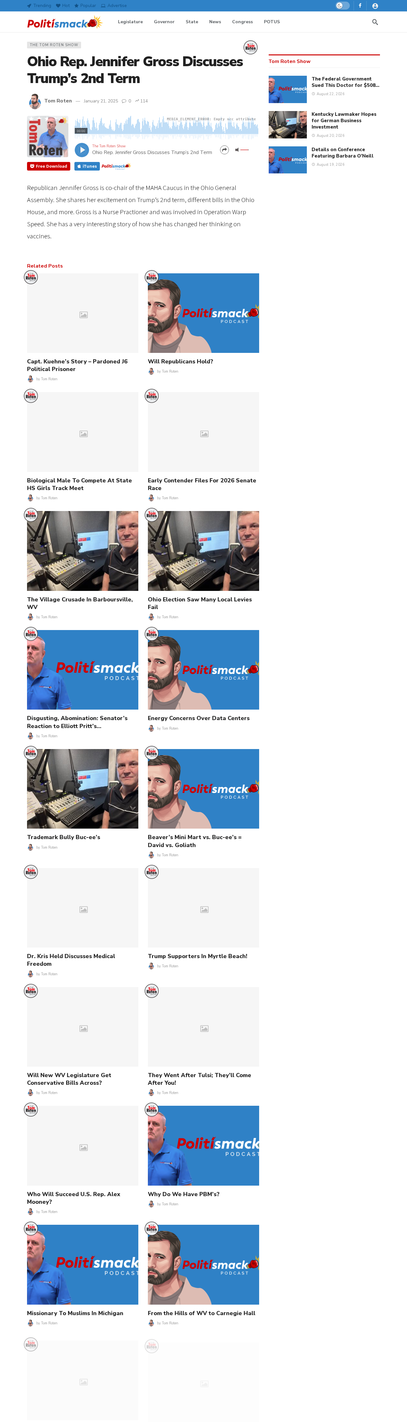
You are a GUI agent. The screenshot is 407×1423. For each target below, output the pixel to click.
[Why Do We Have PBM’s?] (203, 1145)
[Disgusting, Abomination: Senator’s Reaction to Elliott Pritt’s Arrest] (82, 670)
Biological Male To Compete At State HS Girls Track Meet (79, 484)
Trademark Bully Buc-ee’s (63, 837)
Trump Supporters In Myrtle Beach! (197, 956)
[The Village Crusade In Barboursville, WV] (82, 551)
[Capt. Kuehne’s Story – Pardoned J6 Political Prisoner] (82, 313)
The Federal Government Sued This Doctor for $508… (345, 82)
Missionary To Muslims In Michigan (75, 1313)
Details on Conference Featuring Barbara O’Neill (343, 152)
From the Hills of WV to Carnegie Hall (201, 1313)
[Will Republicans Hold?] (203, 313)
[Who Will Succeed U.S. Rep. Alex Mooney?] (82, 1145)
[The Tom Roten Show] (251, 47)
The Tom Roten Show (54, 45)
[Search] (375, 22)
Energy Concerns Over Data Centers (199, 718)
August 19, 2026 (331, 164)
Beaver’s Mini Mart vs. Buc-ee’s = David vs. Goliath (195, 841)
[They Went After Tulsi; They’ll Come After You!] (203, 1027)
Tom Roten (58, 100)
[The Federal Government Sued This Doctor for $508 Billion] (288, 89)
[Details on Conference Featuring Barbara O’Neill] (288, 160)
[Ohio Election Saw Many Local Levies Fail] (203, 551)
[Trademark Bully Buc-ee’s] (82, 789)
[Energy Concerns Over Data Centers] (203, 670)
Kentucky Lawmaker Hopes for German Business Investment (344, 120)
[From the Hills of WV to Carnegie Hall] (203, 1264)
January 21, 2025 (101, 101)
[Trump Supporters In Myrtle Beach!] (203, 908)
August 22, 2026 (331, 94)
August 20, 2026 (331, 135)
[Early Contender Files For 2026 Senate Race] (203, 432)
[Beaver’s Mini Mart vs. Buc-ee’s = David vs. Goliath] (203, 789)
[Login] (375, 6)
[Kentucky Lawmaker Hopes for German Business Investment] (288, 124)
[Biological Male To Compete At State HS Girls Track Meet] (82, 432)
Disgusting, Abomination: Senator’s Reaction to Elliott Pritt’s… (77, 722)
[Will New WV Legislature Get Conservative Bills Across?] (82, 1027)
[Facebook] (360, 6)
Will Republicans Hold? (180, 361)
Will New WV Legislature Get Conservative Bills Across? (69, 1079)
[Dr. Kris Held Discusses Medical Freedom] (82, 908)
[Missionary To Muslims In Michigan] (82, 1264)
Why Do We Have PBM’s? (183, 1194)
